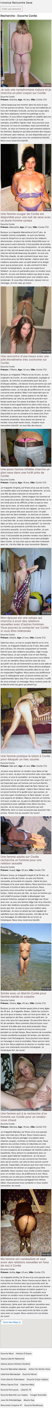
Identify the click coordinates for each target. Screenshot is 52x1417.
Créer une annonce (11, 9)
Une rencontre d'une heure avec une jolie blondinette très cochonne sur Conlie (25, 360)
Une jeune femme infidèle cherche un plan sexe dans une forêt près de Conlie (25, 473)
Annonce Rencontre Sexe (16, 2)
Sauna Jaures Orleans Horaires (15, 1364)
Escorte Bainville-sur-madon (14, 1395)
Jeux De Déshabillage (11, 1400)
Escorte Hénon (30, 1374)
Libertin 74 (26, 1389)
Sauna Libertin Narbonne (12, 1358)
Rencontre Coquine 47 (11, 1405)
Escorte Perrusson (10, 1389)
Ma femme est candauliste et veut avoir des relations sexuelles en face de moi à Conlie (25, 1262)
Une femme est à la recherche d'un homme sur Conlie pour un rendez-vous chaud (24, 1117)
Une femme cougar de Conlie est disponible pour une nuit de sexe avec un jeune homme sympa (26, 217)
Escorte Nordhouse (34, 1405)
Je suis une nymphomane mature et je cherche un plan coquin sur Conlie (26, 91)
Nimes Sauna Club (9, 1384)
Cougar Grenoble (38, 1395)
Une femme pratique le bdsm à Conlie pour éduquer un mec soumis (25, 757)
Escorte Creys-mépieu (37, 1379)
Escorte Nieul (7, 1353)
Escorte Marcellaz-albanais (13, 1369)
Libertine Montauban (10, 1374)
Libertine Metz (27, 1384)
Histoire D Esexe (24, 1353)
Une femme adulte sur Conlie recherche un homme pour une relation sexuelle (21, 860)
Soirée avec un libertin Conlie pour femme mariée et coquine (23, 995)
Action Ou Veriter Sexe (39, 1369)
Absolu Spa (29, 1400)
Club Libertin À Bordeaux (13, 1379)
